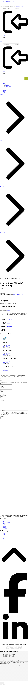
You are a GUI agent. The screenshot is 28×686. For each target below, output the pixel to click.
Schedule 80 (9, 326)
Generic (8, 310)
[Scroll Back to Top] (14, 571)
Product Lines (5, 536)
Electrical (4, 533)
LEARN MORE (19, 6)
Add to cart (3, 293)
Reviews (4, 524)
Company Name (3, 394)
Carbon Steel (9, 319)
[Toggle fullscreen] (1, 684)
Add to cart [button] (8, 345)
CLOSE (2, 682)
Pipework (2, 186)
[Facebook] (15, 613)
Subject (1, 396)
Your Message (3, 399)
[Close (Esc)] (4, 684)
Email (1, 388)
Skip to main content (7, 2)
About (4, 523)
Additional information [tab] (7, 297)
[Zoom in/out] (0, 684)
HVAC (4, 534)
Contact (4, 527)
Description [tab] (5, 296)
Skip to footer (5, 3)
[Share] (3, 684)
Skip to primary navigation (8, 1)
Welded (8, 323)
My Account (5, 528)
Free (3, 538)
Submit (2, 416)
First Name (2, 383)
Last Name (2, 386)
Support (4, 526)
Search (16, 8)
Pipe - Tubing (3, 232)
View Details (5, 346)
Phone (1, 391)
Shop (1, 140)
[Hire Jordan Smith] (14, 647)
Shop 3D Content (6, 522)
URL (1, 380)
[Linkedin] (15, 642)
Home (4, 521)
